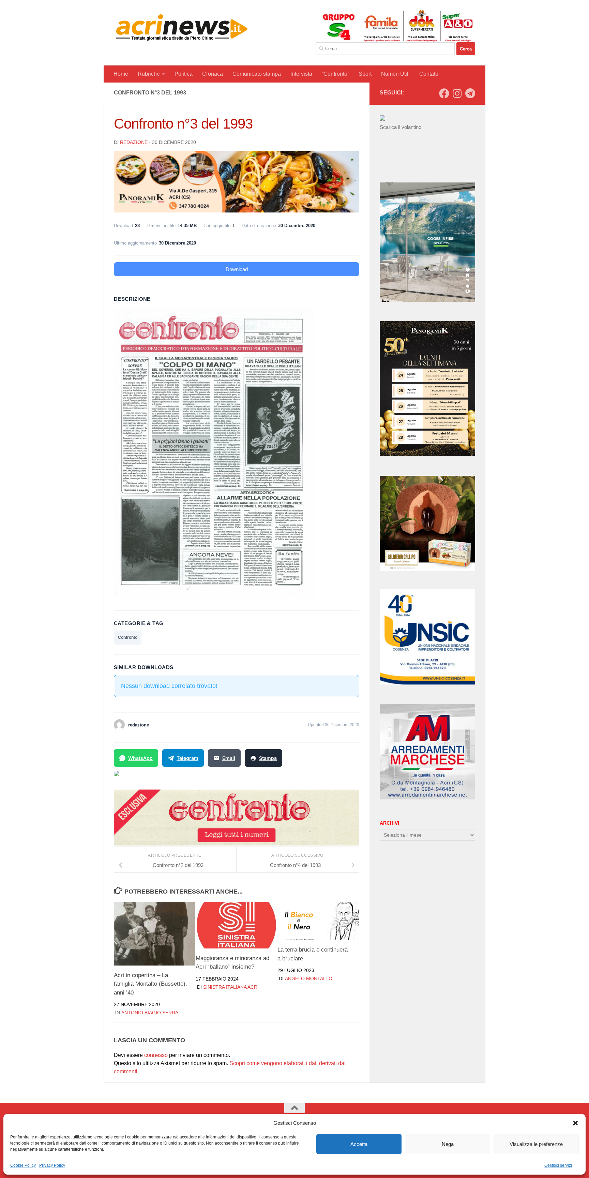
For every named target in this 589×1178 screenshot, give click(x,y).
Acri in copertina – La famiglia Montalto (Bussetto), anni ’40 (150, 984)
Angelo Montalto (308, 979)
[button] (575, 1123)
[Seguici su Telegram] (470, 93)
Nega (448, 1144)
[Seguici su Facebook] (444, 93)
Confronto (127, 637)
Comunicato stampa (256, 74)
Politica (184, 74)
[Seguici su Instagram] (457, 93)
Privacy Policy (52, 1165)
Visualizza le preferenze (536, 1144)
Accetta (358, 1144)
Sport (365, 74)
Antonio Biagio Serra (149, 1013)
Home (121, 74)
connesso (156, 1055)
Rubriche (149, 74)
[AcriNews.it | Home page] (182, 27)
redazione (134, 142)
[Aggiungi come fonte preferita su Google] (151, 777)
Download (237, 269)
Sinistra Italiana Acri (231, 987)
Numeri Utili (395, 74)
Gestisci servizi (558, 1165)
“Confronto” (335, 74)
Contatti (428, 74)
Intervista (301, 74)
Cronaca (212, 74)
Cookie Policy (23, 1165)
